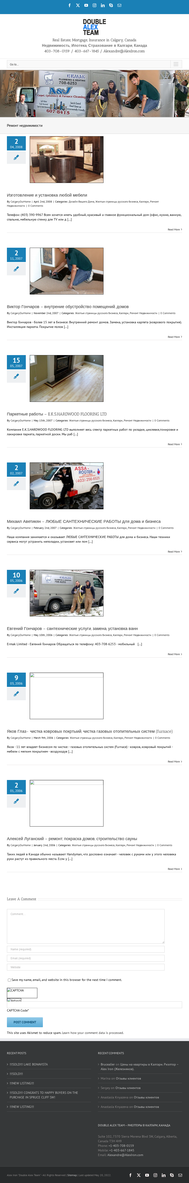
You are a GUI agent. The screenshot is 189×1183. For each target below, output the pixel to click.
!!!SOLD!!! (16, 1074)
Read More (174, 229)
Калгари (144, 201)
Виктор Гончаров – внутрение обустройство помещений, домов (68, 306)
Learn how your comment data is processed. (93, 1033)
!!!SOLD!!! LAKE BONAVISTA (29, 1064)
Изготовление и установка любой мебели (47, 195)
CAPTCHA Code (17, 1010)
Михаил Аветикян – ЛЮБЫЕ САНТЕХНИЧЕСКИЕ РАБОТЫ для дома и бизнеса (84, 521)
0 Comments (35, 205)
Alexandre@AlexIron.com (125, 1155)
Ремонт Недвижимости (143, 313)
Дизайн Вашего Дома (81, 201)
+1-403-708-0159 (121, 1146)
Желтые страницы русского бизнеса (116, 201)
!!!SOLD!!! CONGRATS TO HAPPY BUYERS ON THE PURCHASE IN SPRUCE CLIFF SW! (44, 1095)
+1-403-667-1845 (121, 1150)
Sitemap (72, 1175)
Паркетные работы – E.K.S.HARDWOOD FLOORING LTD (57, 414)
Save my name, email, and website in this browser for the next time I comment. (67, 980)
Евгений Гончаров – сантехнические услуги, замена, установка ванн (72, 628)
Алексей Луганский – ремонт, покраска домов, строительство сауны (72, 838)
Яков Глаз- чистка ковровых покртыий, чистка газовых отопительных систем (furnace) (90, 731)
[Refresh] (14, 1001)
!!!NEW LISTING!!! (22, 1083)
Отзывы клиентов (128, 1078)
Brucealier (108, 1064)
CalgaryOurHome (21, 201)
